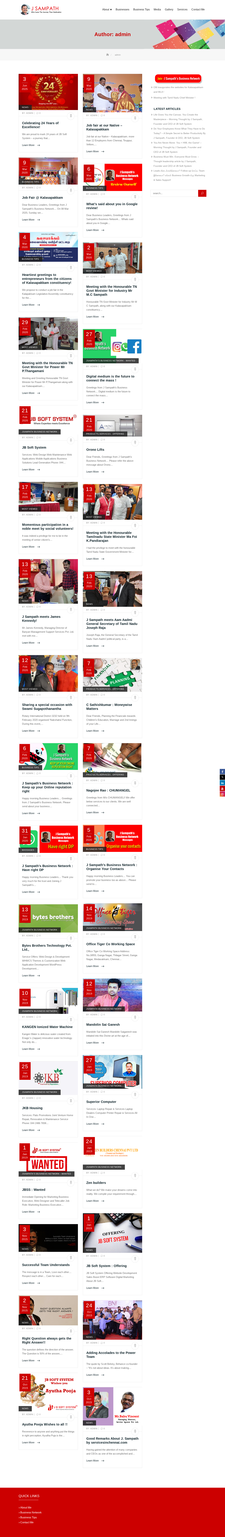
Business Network (30, 1512)
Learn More (28, 145)
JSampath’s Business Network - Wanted (110, 361)
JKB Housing (32, 1108)
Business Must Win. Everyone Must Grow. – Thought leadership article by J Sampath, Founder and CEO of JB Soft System (176, 161)
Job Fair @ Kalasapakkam (42, 197)
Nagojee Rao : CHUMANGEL (108, 790)
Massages (28, 850)
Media (157, 9)
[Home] (108, 55)
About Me (25, 1507)
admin (28, 113)
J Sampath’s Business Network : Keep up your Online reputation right (47, 787)
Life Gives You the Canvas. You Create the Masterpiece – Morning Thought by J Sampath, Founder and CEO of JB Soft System (178, 119)
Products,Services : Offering (105, 434)
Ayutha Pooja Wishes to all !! (45, 1424)
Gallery (169, 9)
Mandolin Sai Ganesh (103, 1024)
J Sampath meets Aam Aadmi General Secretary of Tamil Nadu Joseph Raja (111, 624)
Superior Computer (101, 1102)
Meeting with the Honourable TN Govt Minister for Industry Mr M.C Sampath (111, 290)
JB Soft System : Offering (106, 1266)
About (105, 9)
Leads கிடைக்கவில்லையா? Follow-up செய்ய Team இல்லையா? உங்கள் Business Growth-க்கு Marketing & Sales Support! (179, 175)
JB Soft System (34, 447)
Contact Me (198, 9)
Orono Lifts (95, 449)
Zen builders (96, 1183)
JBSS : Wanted (33, 1189)
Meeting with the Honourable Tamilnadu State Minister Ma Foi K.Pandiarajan (111, 536)
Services (182, 9)
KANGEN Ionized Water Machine (47, 1027)
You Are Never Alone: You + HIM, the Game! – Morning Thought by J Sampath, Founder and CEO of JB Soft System (177, 147)
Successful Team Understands (46, 1265)
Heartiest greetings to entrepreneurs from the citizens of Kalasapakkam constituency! (47, 279)
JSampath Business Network (39, 432)
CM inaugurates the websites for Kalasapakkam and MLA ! (178, 89)
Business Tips (141, 9)
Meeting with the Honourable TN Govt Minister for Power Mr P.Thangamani (47, 367)
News (25, 107)
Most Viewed (94, 271)
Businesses (122, 9)
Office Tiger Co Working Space (110, 944)
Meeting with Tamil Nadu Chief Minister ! (174, 97)
